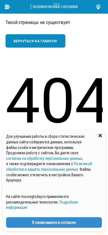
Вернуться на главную (35, 41)
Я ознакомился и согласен (54, 222)
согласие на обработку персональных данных (44, 158)
